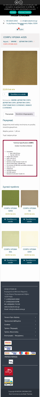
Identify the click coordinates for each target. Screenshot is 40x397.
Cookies (7, 325)
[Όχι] (37, 8)
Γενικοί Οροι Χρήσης (12, 317)
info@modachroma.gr (29, 21)
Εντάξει (13, 12)
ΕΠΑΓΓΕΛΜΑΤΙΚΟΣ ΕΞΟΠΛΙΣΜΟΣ (14, 105)
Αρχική (5, 41)
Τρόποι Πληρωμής (11, 328)
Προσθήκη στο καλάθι (18, 94)
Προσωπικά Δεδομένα (12, 321)
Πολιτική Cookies (25, 12)
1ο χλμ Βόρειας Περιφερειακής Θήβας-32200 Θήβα (21, 24)
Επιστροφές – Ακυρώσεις (13, 336)
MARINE (14, 41)
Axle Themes (27, 394)
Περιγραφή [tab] (9, 114)
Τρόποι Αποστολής (11, 332)
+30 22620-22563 (12, 21)
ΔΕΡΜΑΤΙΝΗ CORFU (26, 41)
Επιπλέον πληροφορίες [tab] (24, 114)
